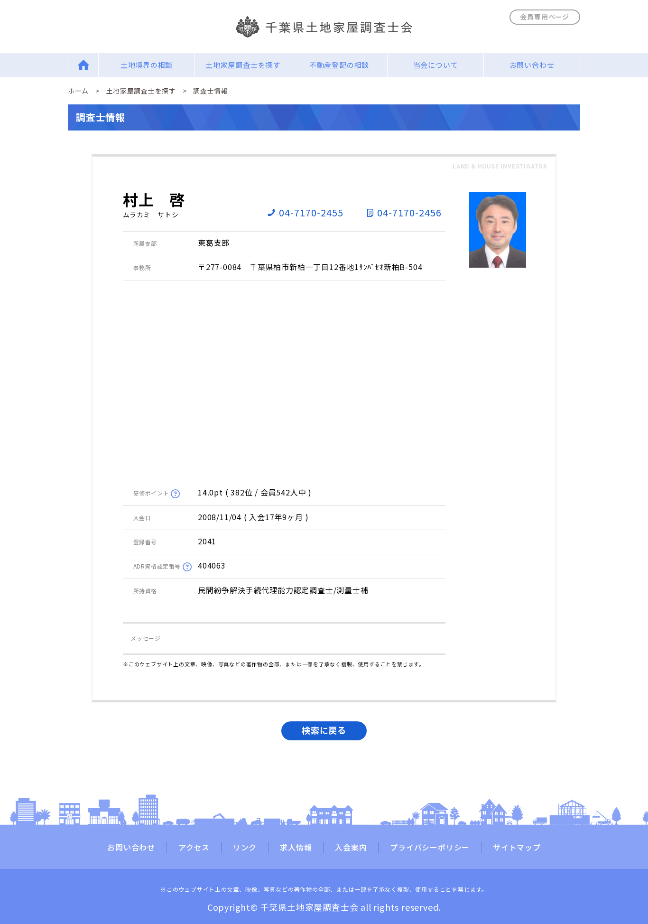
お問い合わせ (532, 65)
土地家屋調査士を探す (242, 65)
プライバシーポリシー (430, 847)
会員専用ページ (544, 16)
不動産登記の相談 (339, 65)
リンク (245, 847)
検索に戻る (324, 730)
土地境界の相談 (146, 65)
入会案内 (351, 847)
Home (83, 65)
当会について (435, 65)
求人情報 (296, 847)
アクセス (194, 847)
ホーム (78, 90)
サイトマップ (517, 847)
